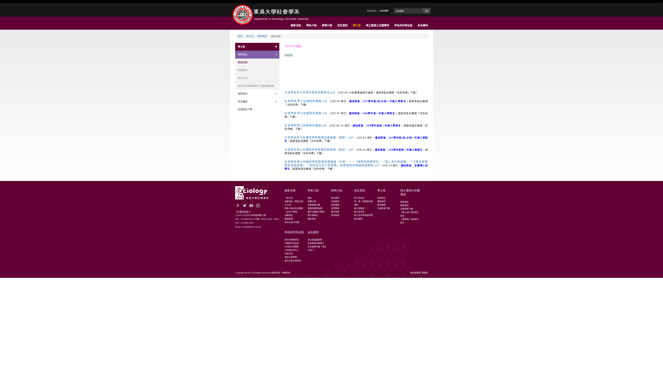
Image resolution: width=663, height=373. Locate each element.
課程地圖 (242, 62)
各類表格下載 (245, 109)
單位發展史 (313, 215)
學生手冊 (242, 78)
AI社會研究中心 (292, 250)
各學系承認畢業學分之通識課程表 (256, 85)
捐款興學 (289, 219)
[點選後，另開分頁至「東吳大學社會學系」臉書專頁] (237, 205)
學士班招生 (359, 198)
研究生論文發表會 (293, 261)
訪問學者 (335, 208)
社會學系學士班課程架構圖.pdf (306, 101)
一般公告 (289, 198)
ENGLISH (371, 11)
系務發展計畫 (314, 205)
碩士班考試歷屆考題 (363, 215)
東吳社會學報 (291, 257)
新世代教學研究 (292, 240)
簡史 (310, 198)
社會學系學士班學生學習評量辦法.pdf (310, 92)
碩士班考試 (359, 212)
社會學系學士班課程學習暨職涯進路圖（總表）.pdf (319, 137)
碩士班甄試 (359, 208)
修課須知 (242, 70)
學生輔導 (242, 101)
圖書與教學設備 (315, 208)
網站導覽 (384, 11)
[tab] (257, 47)
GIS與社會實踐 (291, 247)
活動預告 (289, 215)
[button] (296, 25)
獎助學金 (312, 219)
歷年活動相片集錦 (316, 212)
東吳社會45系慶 (292, 222)
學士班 (250, 36)
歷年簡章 (358, 219)
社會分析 (289, 253)
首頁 (240, 36)
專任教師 (335, 198)
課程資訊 (242, 93)
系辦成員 (335, 215)
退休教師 (335, 205)
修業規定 (262, 36)
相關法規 (312, 201)
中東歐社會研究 (292, 243)
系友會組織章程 (315, 240)
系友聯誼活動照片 (316, 243)
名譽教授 (335, 201)
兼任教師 (335, 212)
